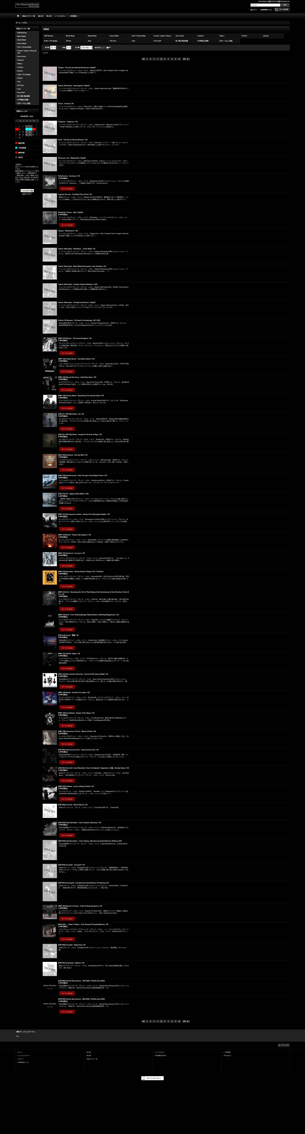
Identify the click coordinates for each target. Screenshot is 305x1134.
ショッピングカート (24, 1055)
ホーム (20, 1052)
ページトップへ (285, 1045)
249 (184, 59)
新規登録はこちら (266, 9)
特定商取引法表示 (161, 1055)
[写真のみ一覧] (104, 47)
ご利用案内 (227, 1052)
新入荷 (89, 1052)
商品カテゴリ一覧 (92, 1059)
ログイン (254, 9)
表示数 (47, 47)
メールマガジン (160, 1052)
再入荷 (89, 1055)
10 (179, 59)
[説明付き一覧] (109, 47)
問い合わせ (227, 1055)
